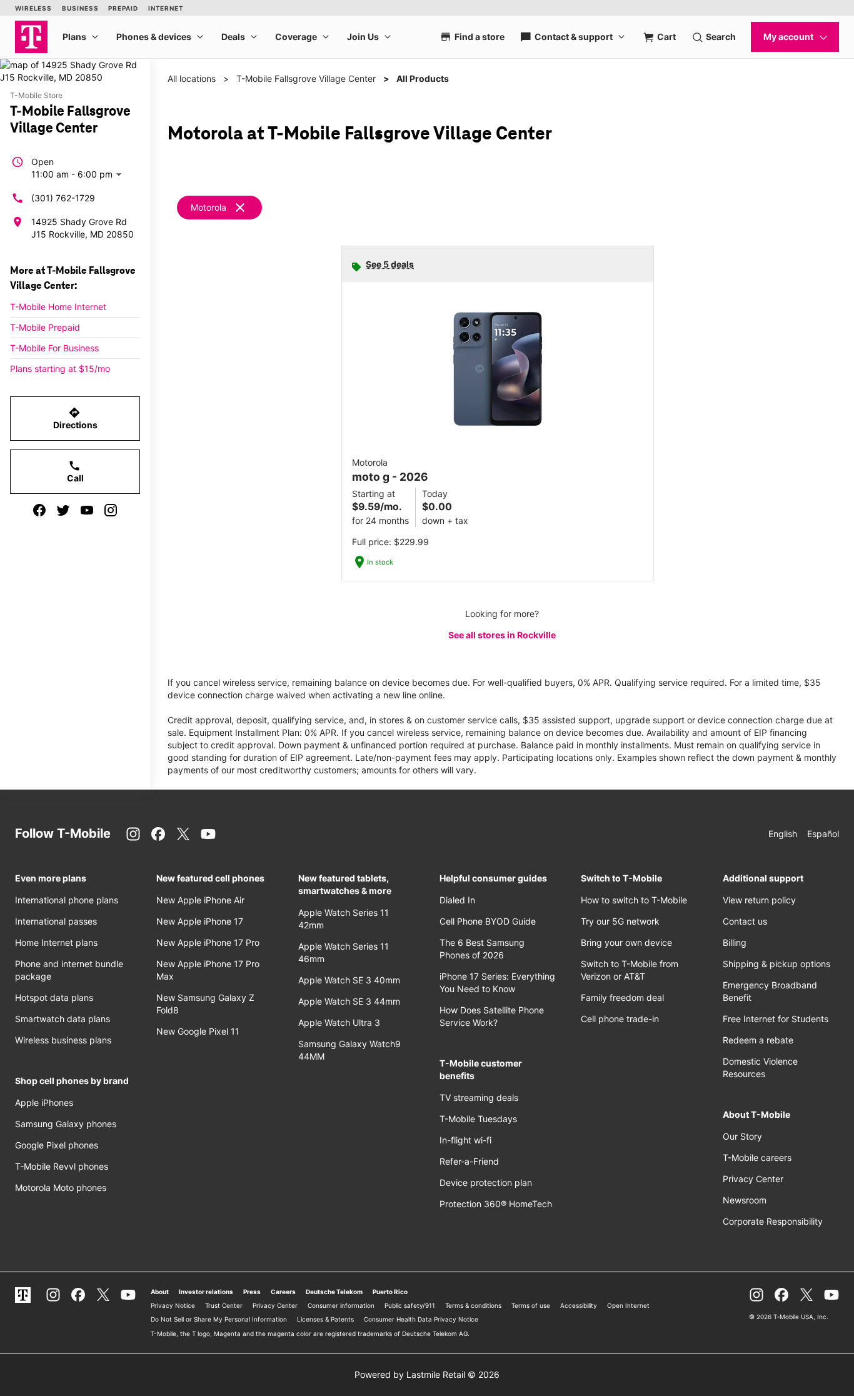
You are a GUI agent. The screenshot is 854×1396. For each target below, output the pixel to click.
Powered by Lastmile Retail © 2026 (427, 1374)
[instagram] (110, 510)
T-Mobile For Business (54, 348)
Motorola (208, 207)
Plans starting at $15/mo (60, 368)
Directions (75, 418)
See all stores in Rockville (502, 635)
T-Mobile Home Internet (58, 306)
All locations (192, 78)
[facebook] (39, 510)
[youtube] (86, 510)
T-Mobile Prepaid (45, 327)
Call (75, 471)
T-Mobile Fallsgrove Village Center (306, 78)
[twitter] (63, 510)
